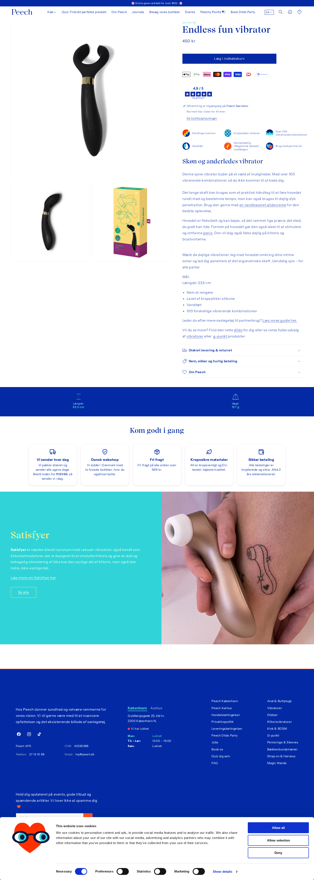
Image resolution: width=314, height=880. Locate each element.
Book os (217, 749)
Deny (278, 853)
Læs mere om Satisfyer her (33, 577)
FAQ (214, 763)
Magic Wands (277, 763)
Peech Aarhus (221, 708)
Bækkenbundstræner (282, 749)
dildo (238, 330)
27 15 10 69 (36, 754)
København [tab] (137, 708)
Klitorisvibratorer (279, 722)
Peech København (224, 701)
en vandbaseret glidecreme (262, 205)
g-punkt (220, 336)
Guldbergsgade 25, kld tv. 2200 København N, (146, 718)
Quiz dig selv (220, 756)
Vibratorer (274, 708)
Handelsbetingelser (225, 715)
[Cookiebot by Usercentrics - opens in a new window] (31, 871)
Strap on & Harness (281, 756)
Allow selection (278, 840)
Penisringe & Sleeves (282, 742)
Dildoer (272, 715)
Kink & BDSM (277, 729)
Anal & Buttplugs (279, 701)
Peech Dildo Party (224, 735)
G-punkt (273, 735)
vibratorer (194, 336)
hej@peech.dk (84, 754)
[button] (52, 12)
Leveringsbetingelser (226, 729)
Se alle (23, 592)
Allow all (278, 828)
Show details (222, 871)
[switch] (123, 871)
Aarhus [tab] (156, 708)
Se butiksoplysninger (202, 118)
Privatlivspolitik (222, 722)
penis (208, 233)
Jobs (214, 742)
